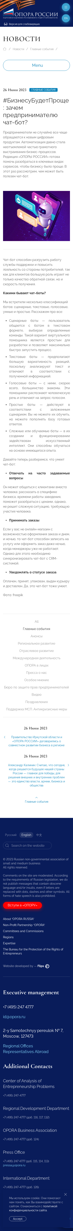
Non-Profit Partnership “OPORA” (24, 925)
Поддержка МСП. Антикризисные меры (36, 709)
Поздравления (36, 702)
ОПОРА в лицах (36, 665)
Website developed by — (24, 966)
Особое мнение (36, 680)
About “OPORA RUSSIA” (18, 919)
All (37, 622)
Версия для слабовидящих (24, 24)
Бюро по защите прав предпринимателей (36, 687)
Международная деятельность (36, 658)
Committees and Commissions (23, 931)
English (26, 835)
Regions (8, 937)
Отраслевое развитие (36, 651)
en (66, 18)
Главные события (42, 49)
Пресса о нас (36, 673)
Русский (10, 835)
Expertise (9, 943)
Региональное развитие (36, 643)
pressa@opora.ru (14, 1165)
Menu (37, 65)
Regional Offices (18, 1046)
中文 (39, 835)
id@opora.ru (14, 1016)
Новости (18, 49)
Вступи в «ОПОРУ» (22, 905)
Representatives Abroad (25, 1051)
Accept (18, 1218)
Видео (37, 695)
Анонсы (37, 636)
